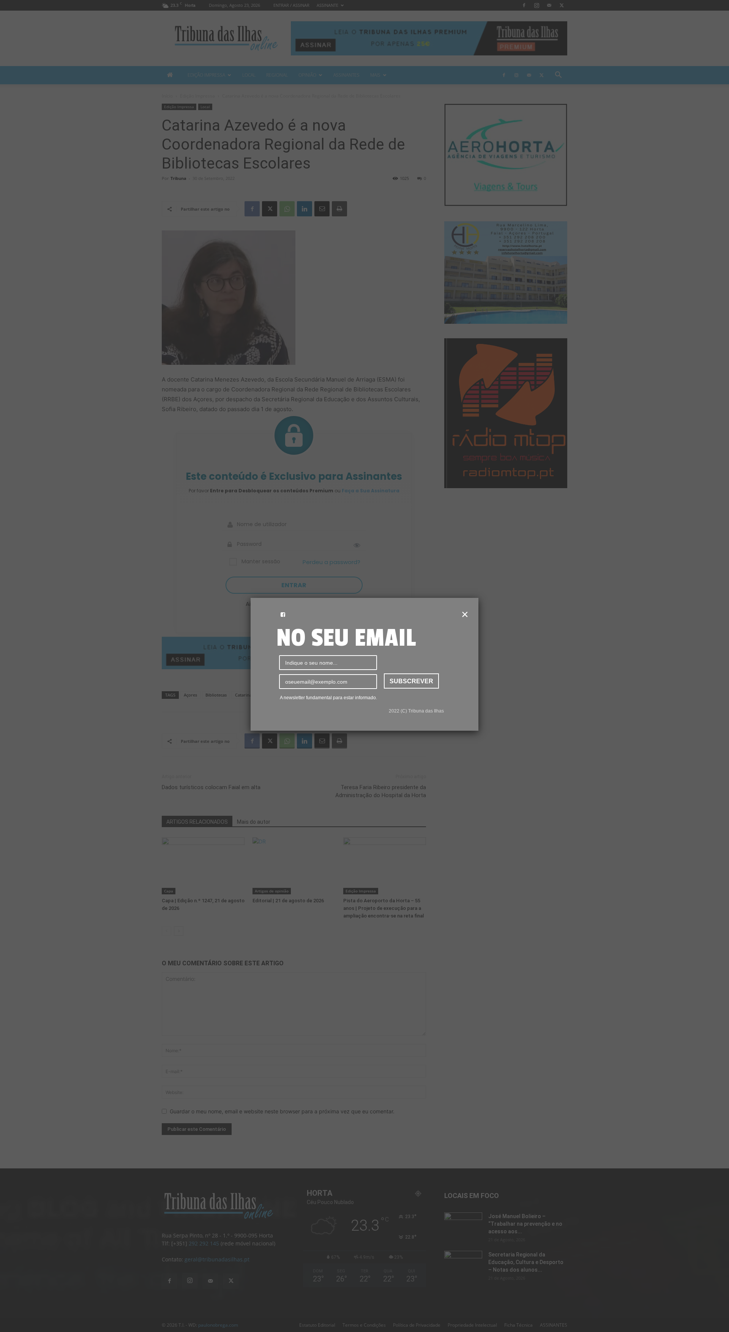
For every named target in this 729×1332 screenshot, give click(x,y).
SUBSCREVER (411, 681)
